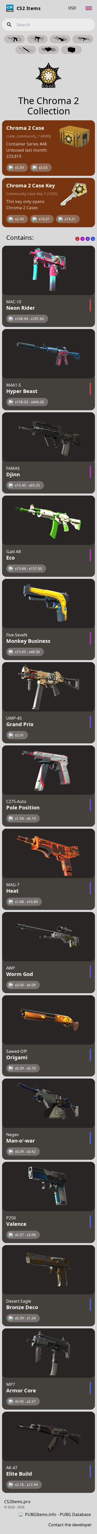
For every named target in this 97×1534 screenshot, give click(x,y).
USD (72, 8)
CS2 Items (29, 8)
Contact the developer (70, 1525)
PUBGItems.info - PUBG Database (58, 1514)
